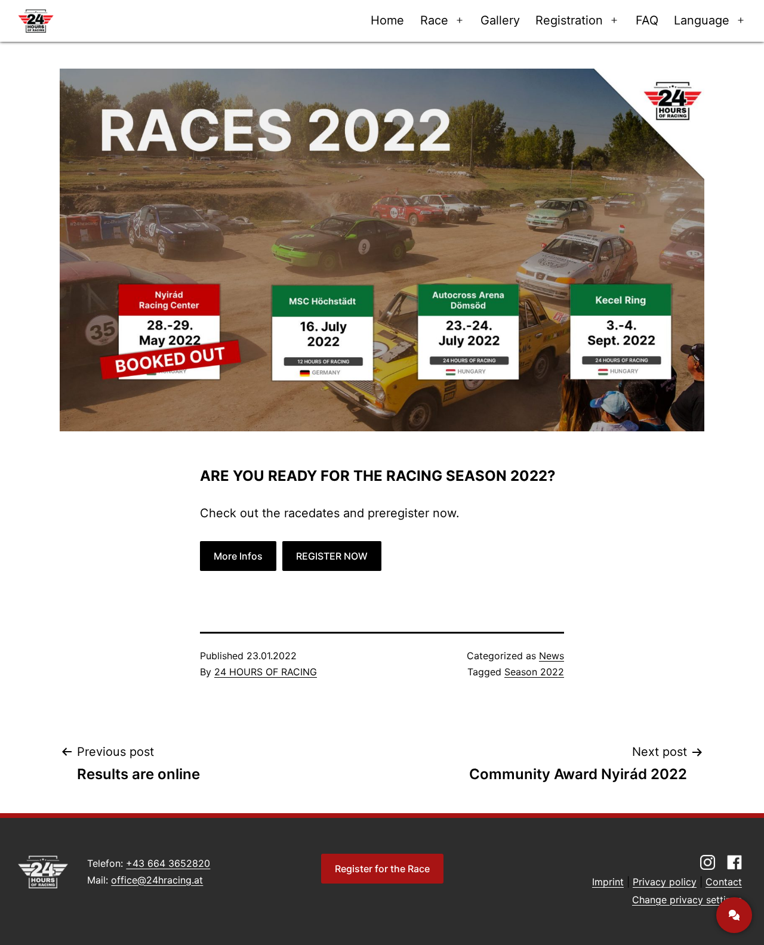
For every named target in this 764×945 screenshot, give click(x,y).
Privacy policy (665, 882)
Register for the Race (382, 869)
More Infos (238, 556)
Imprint (608, 882)
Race (434, 20)
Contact (724, 882)
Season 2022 (534, 672)
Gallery (500, 20)
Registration (569, 20)
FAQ (647, 20)
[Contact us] (734, 915)
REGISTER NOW (332, 556)
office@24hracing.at (157, 880)
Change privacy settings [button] (687, 900)
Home (387, 20)
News (551, 656)
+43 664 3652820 (168, 863)
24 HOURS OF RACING (265, 672)
